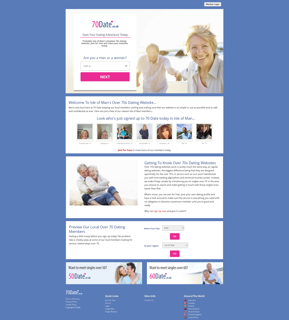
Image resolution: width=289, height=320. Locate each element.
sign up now (160, 211)
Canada (191, 303)
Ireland (191, 306)
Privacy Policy (71, 301)
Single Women (111, 311)
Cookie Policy (71, 304)
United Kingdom (195, 314)
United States (193, 311)
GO (174, 236)
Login (107, 306)
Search (108, 303)
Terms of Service (73, 299)
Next (105, 76)
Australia (192, 300)
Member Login (212, 4)
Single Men (109, 309)
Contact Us (149, 300)
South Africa (193, 317)
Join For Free (110, 300)
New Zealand (193, 309)
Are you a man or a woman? (105, 57)
